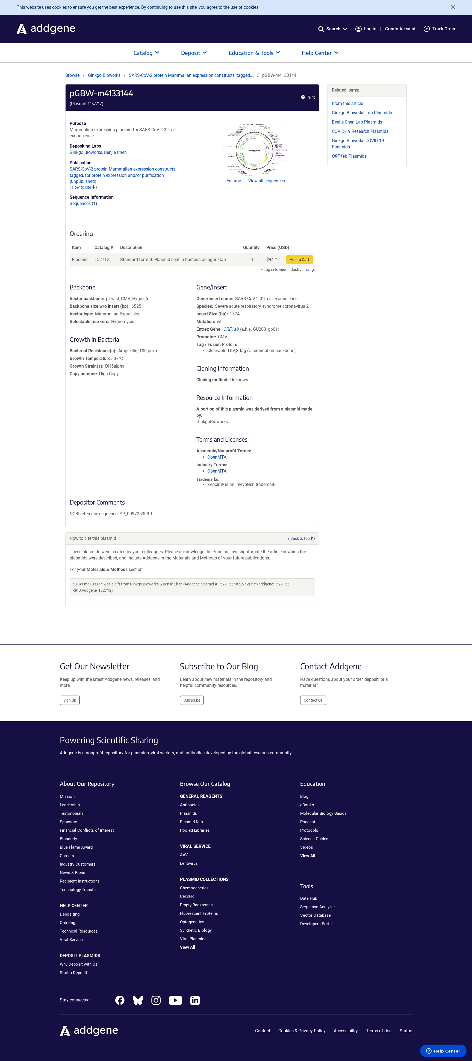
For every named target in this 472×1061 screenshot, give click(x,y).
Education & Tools (251, 52)
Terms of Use (378, 1030)
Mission (67, 796)
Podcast (307, 821)
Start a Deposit (73, 972)
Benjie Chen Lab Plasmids (357, 122)
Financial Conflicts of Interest (87, 830)
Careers (67, 855)
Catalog (143, 52)
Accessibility (346, 1030)
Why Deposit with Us (79, 964)
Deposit (190, 52)
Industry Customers (78, 864)
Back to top (300, 538)
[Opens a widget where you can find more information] (443, 1051)
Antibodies (190, 804)
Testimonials (72, 813)
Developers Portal (316, 923)
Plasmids (349, 156)
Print (310, 97)
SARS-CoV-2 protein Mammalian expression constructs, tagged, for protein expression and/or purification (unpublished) (123, 175)
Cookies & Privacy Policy (302, 1030)
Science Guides (314, 838)
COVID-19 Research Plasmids (360, 131)
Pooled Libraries (195, 830)
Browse (72, 75)
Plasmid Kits (191, 821)
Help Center (317, 52)
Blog (304, 796)
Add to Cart (299, 259)
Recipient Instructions (80, 881)
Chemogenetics (194, 888)
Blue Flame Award (76, 847)
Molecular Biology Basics (323, 813)
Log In (370, 28)
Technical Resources (79, 931)
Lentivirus (189, 863)
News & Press (72, 872)
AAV (184, 854)
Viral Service (71, 939)
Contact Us (313, 700)
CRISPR (187, 896)
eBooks (307, 804)
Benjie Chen (115, 152)
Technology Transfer (78, 889)
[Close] (451, 7)
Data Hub (308, 898)
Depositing (69, 914)
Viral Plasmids (193, 938)
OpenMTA (216, 457)
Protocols (309, 830)
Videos (306, 847)
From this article (347, 103)
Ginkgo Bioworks (104, 75)
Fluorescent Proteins (199, 913)
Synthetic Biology (196, 930)
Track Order (444, 28)
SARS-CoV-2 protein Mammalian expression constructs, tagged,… (192, 75)
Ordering (67, 922)
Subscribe (192, 700)
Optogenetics (192, 921)
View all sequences (266, 180)
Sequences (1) (83, 203)
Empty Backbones (196, 904)
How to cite (82, 187)
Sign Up (69, 700)
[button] (332, 29)
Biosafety (68, 838)
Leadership (70, 804)
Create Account (400, 28)
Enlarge (234, 180)
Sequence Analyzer (317, 906)
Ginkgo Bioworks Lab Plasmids (362, 112)
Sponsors (68, 821)
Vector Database (315, 915)
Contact (262, 1030)
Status (406, 1030)
